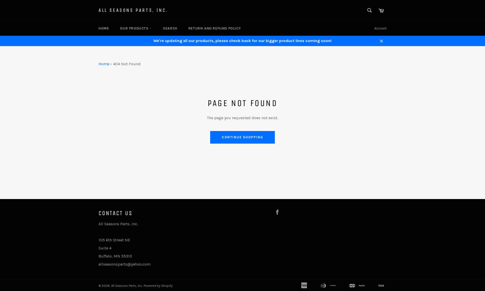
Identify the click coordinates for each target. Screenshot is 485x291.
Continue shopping (242, 137)
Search (170, 28)
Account (380, 28)
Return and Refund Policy (214, 28)
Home (104, 28)
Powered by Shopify (158, 285)
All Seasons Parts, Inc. (133, 10)
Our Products (135, 28)
